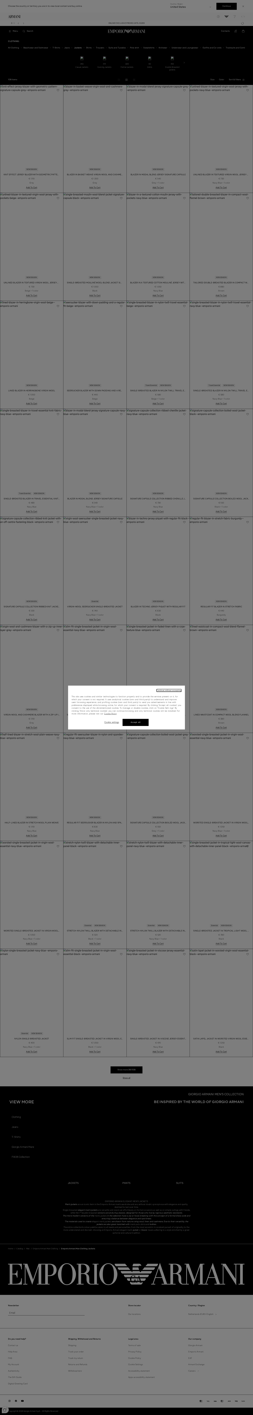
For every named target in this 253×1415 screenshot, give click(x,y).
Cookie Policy (110, 714)
